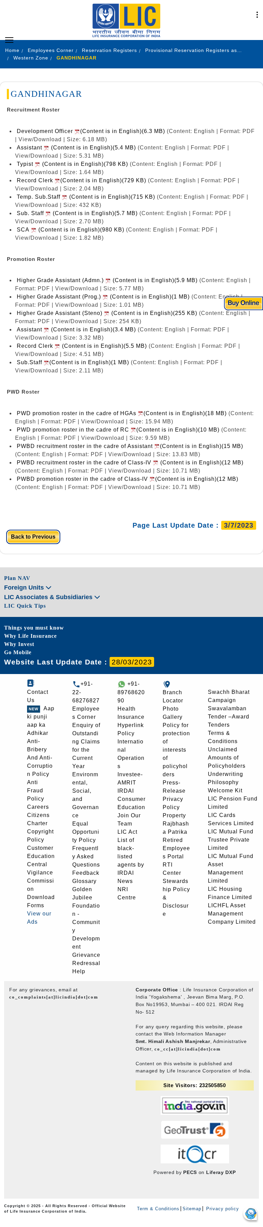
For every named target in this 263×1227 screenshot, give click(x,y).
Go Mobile (18, 652)
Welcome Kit (225, 790)
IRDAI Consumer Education (131, 799)
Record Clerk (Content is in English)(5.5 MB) (82, 346)
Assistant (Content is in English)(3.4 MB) (76, 329)
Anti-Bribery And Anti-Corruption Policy (40, 757)
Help (78, 971)
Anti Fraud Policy (35, 790)
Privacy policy (221, 1208)
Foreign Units (25, 587)
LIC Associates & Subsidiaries (49, 597)
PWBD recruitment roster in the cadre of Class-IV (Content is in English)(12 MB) (130, 462)
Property (174, 815)
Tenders (219, 725)
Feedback (85, 873)
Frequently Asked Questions (86, 856)
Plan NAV (17, 578)
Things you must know (34, 628)
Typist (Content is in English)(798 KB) (72, 164)
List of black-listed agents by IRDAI (130, 856)
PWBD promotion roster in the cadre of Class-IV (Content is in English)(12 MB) (127, 479)
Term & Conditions (158, 1208)
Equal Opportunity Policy (85, 832)
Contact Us (37, 696)
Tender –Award (228, 717)
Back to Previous (33, 537)
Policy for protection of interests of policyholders (176, 749)
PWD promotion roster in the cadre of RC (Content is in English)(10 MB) (118, 430)
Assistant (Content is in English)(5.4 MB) (76, 147)
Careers (38, 807)
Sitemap (192, 1208)
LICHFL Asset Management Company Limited (232, 913)
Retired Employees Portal (176, 848)
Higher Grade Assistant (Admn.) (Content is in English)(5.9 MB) (107, 280)
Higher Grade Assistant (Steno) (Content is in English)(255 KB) (107, 313)
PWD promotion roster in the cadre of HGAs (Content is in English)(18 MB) (122, 413)
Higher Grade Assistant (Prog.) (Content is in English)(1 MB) (103, 297)
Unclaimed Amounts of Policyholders (227, 758)
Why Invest (19, 644)
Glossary (84, 881)
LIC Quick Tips (25, 606)
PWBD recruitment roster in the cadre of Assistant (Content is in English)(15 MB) (130, 446)
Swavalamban (227, 708)
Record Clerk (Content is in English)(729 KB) (81, 180)
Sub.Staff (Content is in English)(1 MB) (74, 362)
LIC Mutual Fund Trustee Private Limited (230, 840)
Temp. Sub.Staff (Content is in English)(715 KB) (86, 197)
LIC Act (127, 832)
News (125, 881)
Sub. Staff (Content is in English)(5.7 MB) (77, 213)
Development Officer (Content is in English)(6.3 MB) (92, 131)
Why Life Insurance (30, 636)
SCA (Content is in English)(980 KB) (70, 230)
